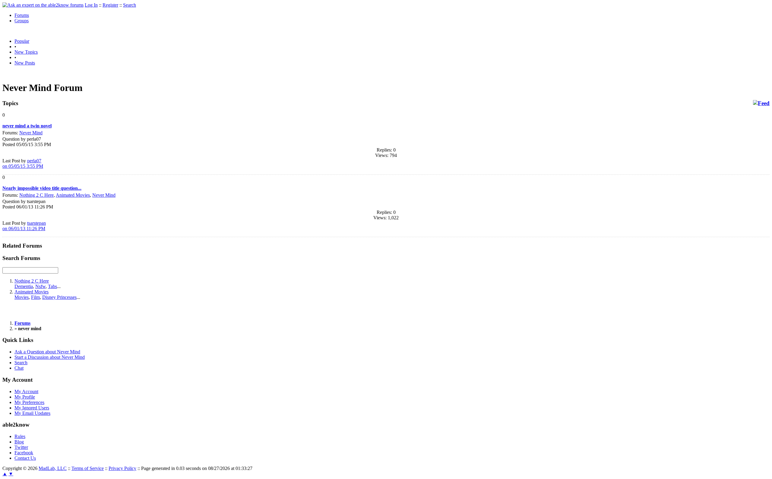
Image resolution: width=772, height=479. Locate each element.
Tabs (52, 286)
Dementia (23, 286)
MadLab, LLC (53, 468)
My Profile (24, 396)
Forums (21, 15)
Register (110, 5)
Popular (21, 41)
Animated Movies (73, 195)
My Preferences (29, 402)
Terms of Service (87, 468)
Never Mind (31, 132)
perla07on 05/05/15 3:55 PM (22, 163)
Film (35, 297)
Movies (21, 297)
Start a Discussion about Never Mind (49, 357)
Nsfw (40, 286)
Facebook (23, 452)
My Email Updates (32, 413)
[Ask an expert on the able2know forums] (43, 5)
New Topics (26, 52)
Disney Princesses (59, 297)
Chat (19, 368)
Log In (91, 5)
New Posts (24, 62)
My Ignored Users (31, 407)
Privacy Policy (122, 468)
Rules (19, 436)
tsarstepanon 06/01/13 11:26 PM (24, 226)
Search (129, 5)
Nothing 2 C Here (36, 195)
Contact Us (25, 458)
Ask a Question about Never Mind (47, 351)
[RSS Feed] (761, 103)
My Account (26, 391)
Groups (21, 20)
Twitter (21, 447)
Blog (19, 441)
